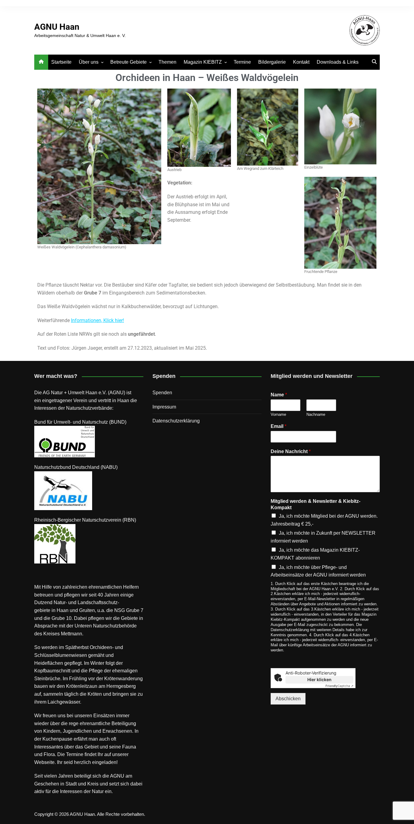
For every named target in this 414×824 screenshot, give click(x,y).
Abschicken (288, 698)
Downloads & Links (338, 62)
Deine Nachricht (291, 451)
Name (279, 394)
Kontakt (301, 62)
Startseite (61, 62)
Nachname (315, 414)
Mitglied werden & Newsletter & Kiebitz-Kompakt (315, 504)
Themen (167, 62)
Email (278, 426)
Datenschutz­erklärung (176, 420)
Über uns (88, 62)
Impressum (164, 406)
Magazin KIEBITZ (203, 62)
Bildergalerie (272, 62)
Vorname (278, 414)
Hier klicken (319, 679)
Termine (242, 62)
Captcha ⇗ (339, 686)
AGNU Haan (56, 27)
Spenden (162, 392)
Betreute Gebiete (128, 62)
